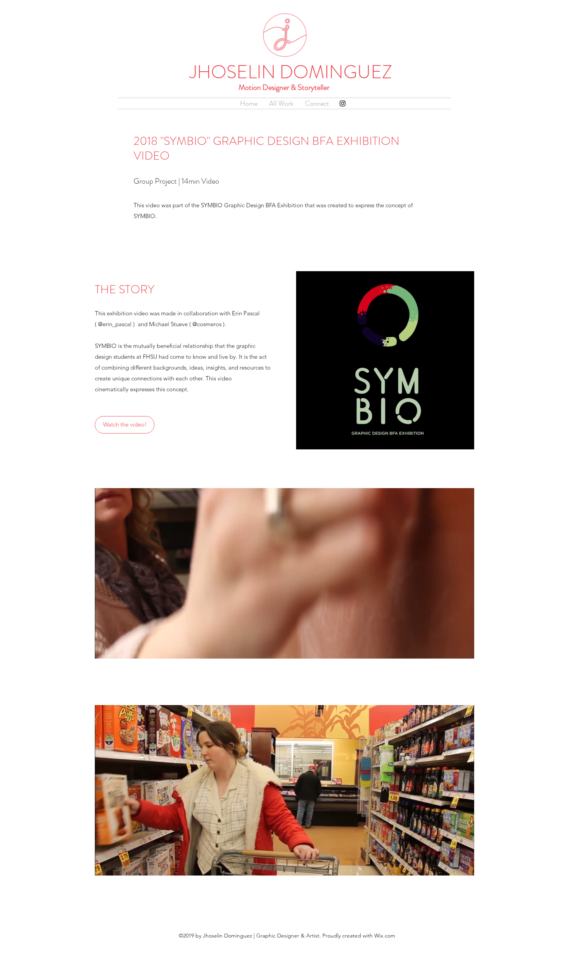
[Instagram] (342, 103)
